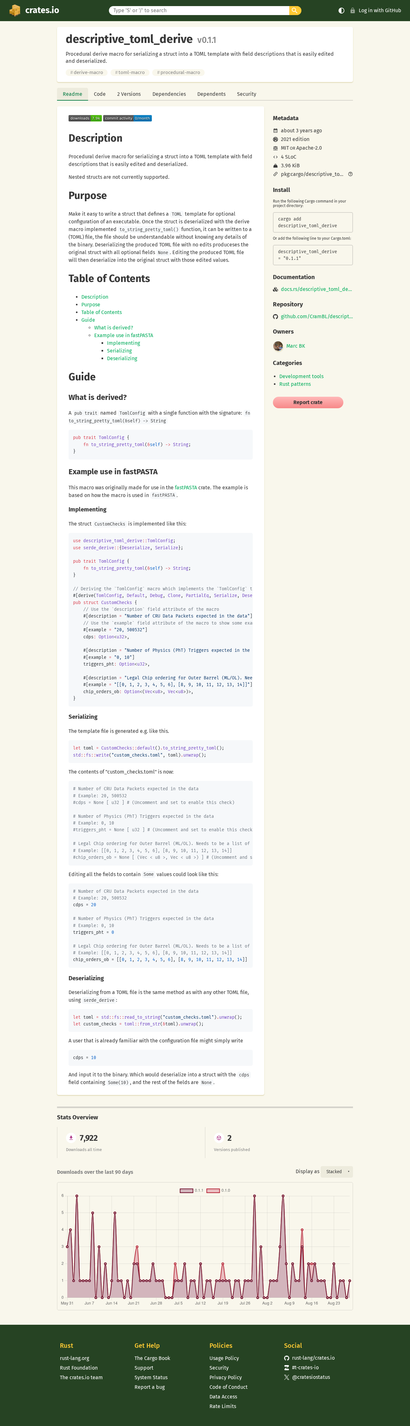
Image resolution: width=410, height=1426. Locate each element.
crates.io (42, 10)
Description (94, 297)
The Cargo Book (152, 1358)
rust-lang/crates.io (309, 1358)
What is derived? (113, 328)
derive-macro (86, 72)
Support (144, 1368)
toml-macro (130, 72)
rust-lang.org (74, 1358)
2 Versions (129, 94)
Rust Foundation (79, 1368)
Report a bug (150, 1387)
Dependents (211, 94)
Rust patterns (295, 384)
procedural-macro (178, 72)
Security (246, 94)
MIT (285, 148)
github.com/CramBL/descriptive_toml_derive (317, 316)
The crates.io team (81, 1377)
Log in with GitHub (380, 10)
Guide (88, 320)
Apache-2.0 (309, 148)
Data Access (223, 1397)
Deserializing (122, 358)
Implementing (123, 343)
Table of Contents (101, 312)
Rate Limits (222, 1406)
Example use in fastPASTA (123, 335)
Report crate (308, 402)
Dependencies (169, 94)
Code (100, 94)
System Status (151, 1377)
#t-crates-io (301, 1367)
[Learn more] (350, 174)
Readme (72, 94)
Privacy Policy (225, 1377)
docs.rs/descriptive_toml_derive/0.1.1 (317, 289)
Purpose (90, 305)
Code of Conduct (228, 1387)
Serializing (119, 351)
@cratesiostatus (307, 1377)
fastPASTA (186, 488)
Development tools (301, 376)
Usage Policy (224, 1358)
